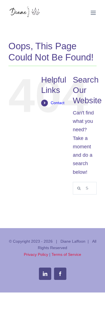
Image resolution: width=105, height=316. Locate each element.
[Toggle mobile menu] (94, 13)
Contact (57, 102)
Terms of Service (66, 254)
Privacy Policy (36, 254)
